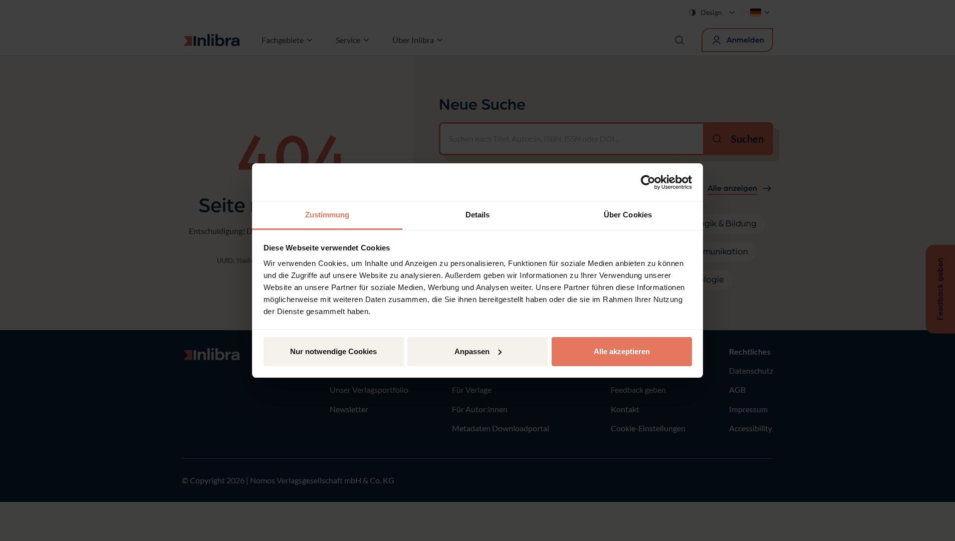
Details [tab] (477, 214)
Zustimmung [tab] (327, 214)
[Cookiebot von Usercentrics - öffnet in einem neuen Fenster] (648, 182)
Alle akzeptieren (622, 351)
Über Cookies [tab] (628, 214)
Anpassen (472, 351)
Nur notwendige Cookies (333, 351)
